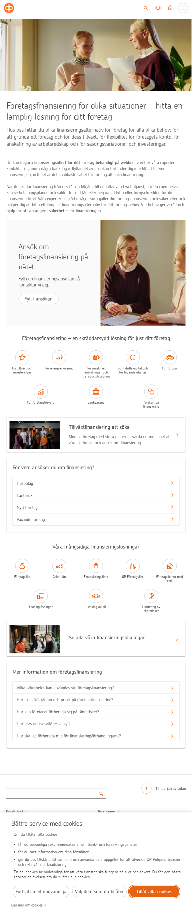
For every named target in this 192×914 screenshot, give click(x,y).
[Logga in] (170, 8)
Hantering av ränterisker (151, 609)
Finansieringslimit (96, 577)
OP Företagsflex (133, 577)
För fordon (169, 368)
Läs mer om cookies (27, 905)
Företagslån (22, 577)
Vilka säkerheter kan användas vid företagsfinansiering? (65, 687)
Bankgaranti (96, 402)
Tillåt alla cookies (154, 891)
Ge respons (107, 811)
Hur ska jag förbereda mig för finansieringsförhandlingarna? (69, 735)
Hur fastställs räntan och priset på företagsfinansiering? (65, 699)
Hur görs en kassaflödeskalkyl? (43, 723)
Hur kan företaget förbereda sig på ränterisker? (58, 711)
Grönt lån (59, 577)
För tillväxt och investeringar (22, 370)
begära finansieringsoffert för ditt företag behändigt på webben (77, 162)
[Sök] (145, 8)
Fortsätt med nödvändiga (41, 891)
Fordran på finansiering (151, 404)
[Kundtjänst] (158, 8)
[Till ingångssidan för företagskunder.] (9, 8)
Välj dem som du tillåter (99, 891)
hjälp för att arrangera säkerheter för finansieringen (53, 210)
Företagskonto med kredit (169, 579)
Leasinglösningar (41, 607)
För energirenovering (59, 368)
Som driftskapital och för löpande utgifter (133, 370)
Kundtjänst (14, 811)
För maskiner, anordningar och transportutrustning (96, 372)
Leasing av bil (96, 607)
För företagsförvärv (40, 402)
